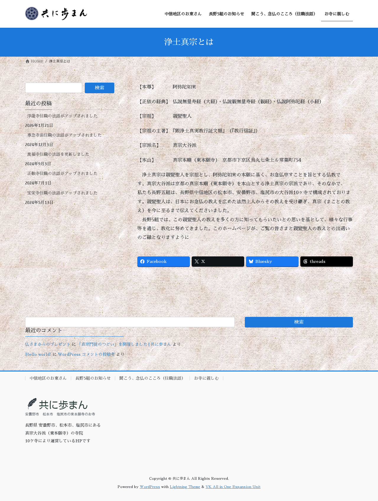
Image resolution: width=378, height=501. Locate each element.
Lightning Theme (185, 487)
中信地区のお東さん (48, 378)
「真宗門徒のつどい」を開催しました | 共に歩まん (124, 344)
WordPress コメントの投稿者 (86, 354)
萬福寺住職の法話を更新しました (58, 154)
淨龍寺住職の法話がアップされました (62, 116)
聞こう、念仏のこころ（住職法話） (152, 378)
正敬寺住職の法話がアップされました (62, 173)
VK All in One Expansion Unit (233, 487)
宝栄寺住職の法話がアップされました (62, 193)
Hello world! (38, 354)
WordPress (150, 487)
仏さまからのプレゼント (48, 344)
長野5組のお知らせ (93, 378)
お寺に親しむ (206, 378)
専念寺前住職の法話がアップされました (64, 135)
